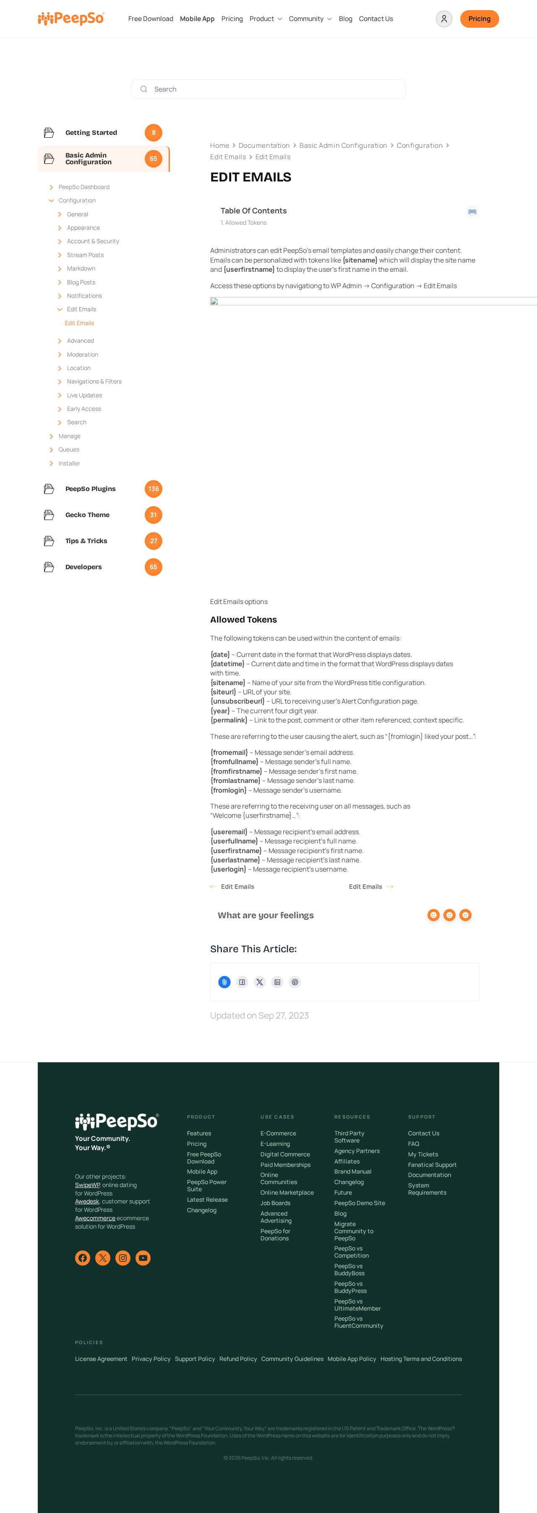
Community (306, 18)
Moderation (82, 354)
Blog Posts (81, 282)
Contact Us (376, 18)
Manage (70, 436)
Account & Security (93, 241)
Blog (345, 18)
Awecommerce (95, 1218)
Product (262, 18)
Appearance (83, 227)
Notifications (84, 295)
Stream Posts (85, 255)
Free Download (150, 18)
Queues (69, 449)
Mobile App (197, 18)
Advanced (80, 340)
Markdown (81, 268)
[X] (259, 982)
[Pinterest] (295, 982)
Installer (69, 463)
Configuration (77, 200)
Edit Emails (81, 309)
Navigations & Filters (94, 381)
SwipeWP (87, 1185)
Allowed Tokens (245, 222)
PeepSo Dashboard (84, 187)
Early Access (84, 408)
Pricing (232, 18)
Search (76, 422)
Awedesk (87, 1201)
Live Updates (84, 395)
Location (79, 368)
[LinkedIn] (277, 982)
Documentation (264, 145)
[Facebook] (242, 982)
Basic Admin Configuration (344, 145)
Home (219, 145)
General (77, 214)
